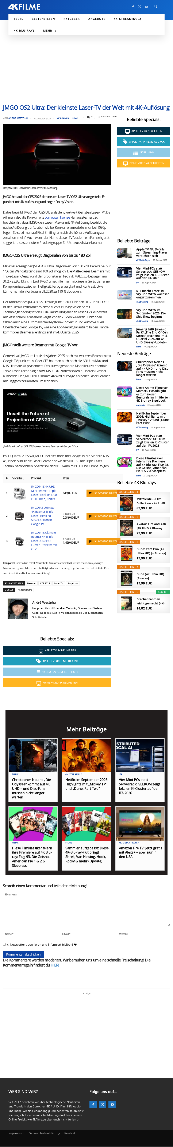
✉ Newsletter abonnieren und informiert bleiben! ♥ (41, 944)
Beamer (31, 583)
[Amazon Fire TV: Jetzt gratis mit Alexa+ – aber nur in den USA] (140, 824)
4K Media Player (143, 260)
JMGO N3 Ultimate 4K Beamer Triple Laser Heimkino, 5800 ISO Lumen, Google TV (42, 516)
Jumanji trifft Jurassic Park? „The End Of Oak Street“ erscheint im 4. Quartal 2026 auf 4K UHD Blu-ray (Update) (152, 336)
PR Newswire (25, 589)
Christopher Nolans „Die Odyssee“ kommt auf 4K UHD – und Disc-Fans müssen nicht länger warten (152, 369)
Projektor (73, 583)
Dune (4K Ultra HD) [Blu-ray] (150, 576)
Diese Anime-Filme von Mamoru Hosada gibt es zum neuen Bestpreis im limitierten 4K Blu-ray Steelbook (153, 394)
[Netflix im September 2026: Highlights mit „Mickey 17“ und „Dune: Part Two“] (124, 417)
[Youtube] (146, 7)
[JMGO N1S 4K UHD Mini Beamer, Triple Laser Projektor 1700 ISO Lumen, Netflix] (19, 493)
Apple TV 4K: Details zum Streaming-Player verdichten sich (152, 253)
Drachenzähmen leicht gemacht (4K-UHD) (151, 601)
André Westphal (18, 118)
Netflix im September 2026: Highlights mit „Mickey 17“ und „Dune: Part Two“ (86, 784)
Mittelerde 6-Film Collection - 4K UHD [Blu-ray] (151, 501)
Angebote (140, 405)
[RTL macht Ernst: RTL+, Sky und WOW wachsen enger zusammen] (124, 295)
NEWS (75, 118)
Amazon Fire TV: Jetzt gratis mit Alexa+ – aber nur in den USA (140, 853)
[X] (139, 7)
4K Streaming (142, 302)
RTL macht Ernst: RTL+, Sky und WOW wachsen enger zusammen (152, 294)
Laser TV (58, 583)
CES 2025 (45, 583)
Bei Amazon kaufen (105, 493)
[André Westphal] (18, 609)
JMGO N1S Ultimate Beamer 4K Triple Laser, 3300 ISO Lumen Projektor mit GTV (44, 541)
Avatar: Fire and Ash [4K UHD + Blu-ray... (151, 526)
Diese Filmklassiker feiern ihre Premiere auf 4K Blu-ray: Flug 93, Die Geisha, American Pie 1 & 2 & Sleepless (152, 465)
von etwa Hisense (57, 217)
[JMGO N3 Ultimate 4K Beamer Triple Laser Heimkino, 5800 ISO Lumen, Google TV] (19, 516)
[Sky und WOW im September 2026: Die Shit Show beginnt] (124, 314)
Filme (138, 347)
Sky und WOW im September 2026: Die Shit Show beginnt (151, 313)
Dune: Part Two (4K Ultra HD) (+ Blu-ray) (151, 551)
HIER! (55, 965)
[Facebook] (133, 7)
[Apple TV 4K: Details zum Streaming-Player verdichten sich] (124, 253)
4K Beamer (63, 118)
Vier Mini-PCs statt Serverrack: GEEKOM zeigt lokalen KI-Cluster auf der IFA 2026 (152, 273)
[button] (155, 6)
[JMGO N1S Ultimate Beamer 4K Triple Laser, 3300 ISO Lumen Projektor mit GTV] (19, 541)
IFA (137, 283)
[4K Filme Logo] (24, 7)
